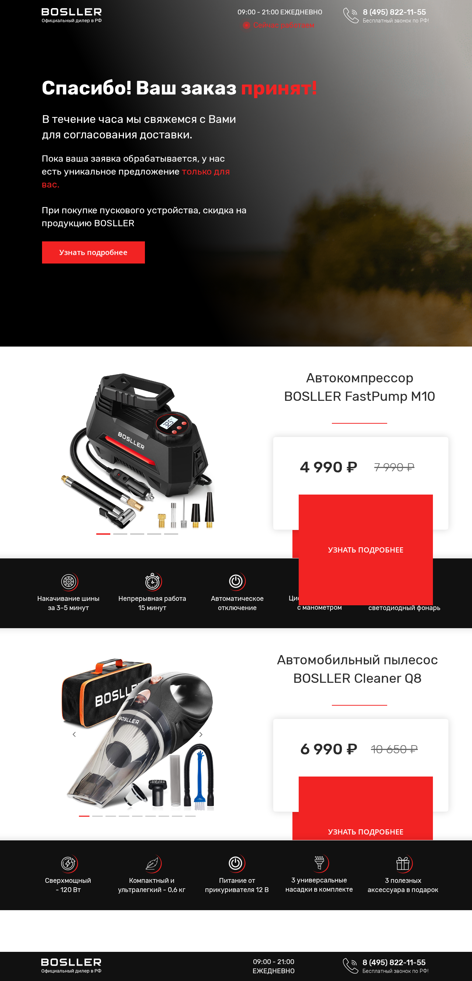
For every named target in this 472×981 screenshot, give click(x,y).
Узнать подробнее (93, 252)
